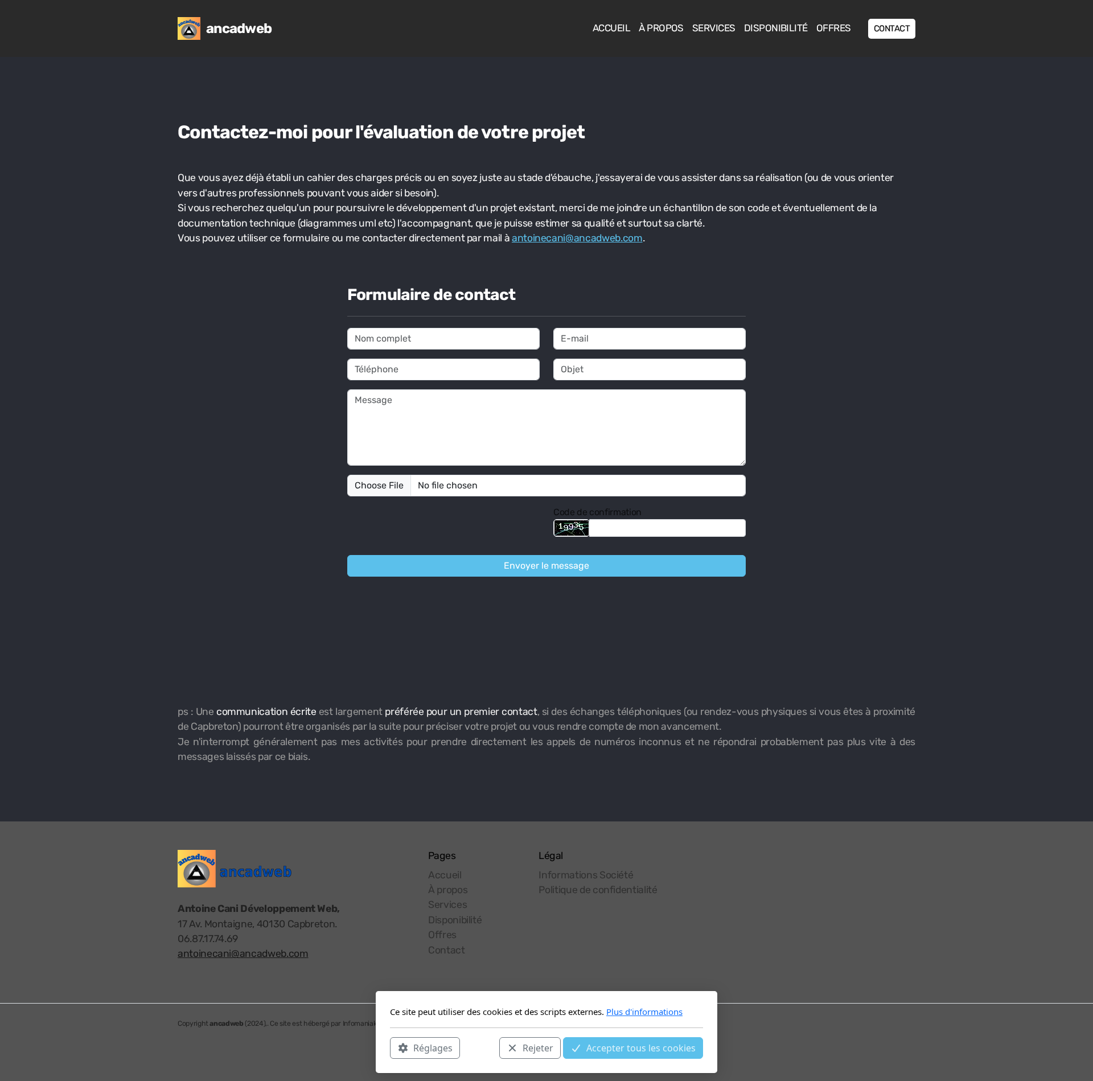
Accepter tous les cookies (641, 1047)
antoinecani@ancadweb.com (577, 238)
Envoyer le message (546, 565)
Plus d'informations (644, 1011)
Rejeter (538, 1047)
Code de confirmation (597, 512)
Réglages (433, 1047)
